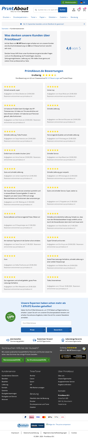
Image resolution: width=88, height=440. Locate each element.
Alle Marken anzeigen (37, 388)
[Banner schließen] (84, 24)
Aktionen (5, 399)
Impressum (15, 433)
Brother (32, 376)
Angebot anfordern (64, 385)
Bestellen (5, 379)
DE (84, 2)
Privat (32, 330)
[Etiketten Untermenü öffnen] (57, 17)
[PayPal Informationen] (25, 417)
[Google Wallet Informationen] (56, 417)
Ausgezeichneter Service (66, 382)
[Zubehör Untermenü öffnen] (67, 17)
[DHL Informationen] (62, 417)
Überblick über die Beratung (39, 398)
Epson (32, 382)
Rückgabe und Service (9, 396)
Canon (32, 379)
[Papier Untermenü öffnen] (46, 17)
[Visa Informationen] (37, 417)
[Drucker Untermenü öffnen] (10, 17)
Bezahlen (5, 382)
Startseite (5, 29)
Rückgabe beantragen (9, 393)
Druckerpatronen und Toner (39, 404)
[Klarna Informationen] (31, 417)
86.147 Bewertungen (53, 78)
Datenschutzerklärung (31, 433)
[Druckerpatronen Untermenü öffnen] (28, 17)
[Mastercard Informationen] (44, 417)
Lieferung (5, 385)
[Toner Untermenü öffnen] (36, 17)
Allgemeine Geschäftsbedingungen (55, 433)
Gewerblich (58, 330)
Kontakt (4, 388)
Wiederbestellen (70, 2)
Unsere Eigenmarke (64, 379)
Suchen (62, 10)
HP (31, 385)
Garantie (5, 390)
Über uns (61, 376)
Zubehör (33, 407)
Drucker (32, 401)
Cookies (74, 433)
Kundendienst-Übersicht (10, 376)
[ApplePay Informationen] (50, 417)
